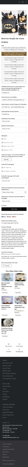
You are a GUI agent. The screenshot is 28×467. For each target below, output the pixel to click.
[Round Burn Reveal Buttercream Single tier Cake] (7, 323)
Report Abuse (6, 457)
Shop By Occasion (7, 365)
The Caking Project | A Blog (9, 378)
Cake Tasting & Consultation (9, 373)
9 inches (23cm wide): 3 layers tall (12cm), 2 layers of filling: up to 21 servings (14, 66)
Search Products (6, 386)
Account (4, 389)
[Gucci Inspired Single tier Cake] (7, 300)
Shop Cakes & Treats (8, 363)
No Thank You (7, 167)
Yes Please (9, 171)
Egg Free (7, 150)
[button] (20, 2)
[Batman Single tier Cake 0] (14, 22)
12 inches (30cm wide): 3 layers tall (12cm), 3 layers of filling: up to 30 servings (14, 80)
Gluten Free (8, 146)
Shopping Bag (19, 351)
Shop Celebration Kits (8, 376)
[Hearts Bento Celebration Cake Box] (21, 300)
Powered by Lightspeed (8, 464)
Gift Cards (5, 399)
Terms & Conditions (7, 444)
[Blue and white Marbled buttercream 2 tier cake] (7, 277)
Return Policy (6, 451)
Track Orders (19, 346)
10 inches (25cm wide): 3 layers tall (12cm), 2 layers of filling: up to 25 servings (14, 73)
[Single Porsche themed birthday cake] (21, 277)
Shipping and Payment (8, 412)
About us (5, 417)
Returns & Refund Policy (8, 415)
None (4, 139)
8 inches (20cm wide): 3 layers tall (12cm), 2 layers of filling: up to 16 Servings (14, 59)
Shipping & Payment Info (8, 449)
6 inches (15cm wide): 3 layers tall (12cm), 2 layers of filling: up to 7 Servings (14, 48)
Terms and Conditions (8, 407)
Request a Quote (7, 370)
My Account (8, 346)
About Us (5, 454)
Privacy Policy (6, 409)
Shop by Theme (6, 368)
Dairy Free (8, 142)
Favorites (8, 351)
